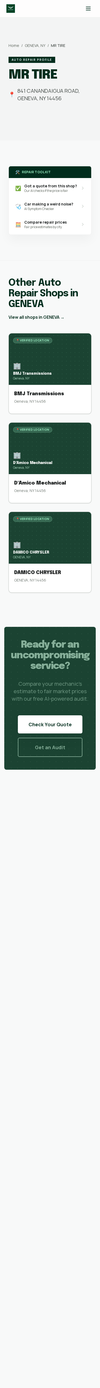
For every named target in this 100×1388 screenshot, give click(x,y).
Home (14, 45)
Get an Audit (50, 747)
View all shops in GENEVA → (37, 317)
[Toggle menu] (88, 8)
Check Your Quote (50, 724)
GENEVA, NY (35, 45)
